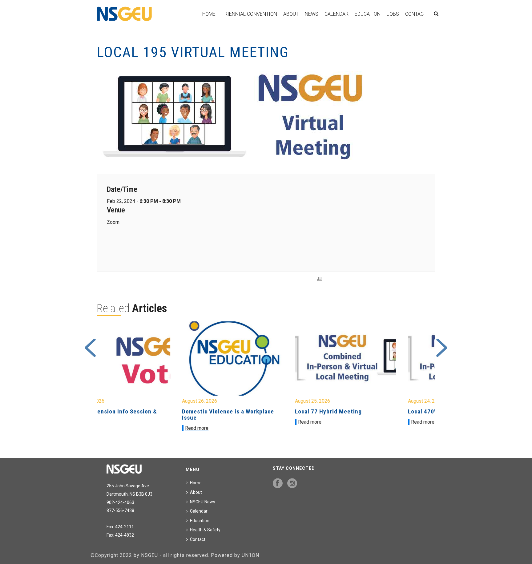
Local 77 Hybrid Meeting (249, 411)
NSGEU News (202, 501)
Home (209, 14)
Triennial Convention (249, 14)
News (311, 14)
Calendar (336, 14)
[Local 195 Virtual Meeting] (266, 114)
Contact (415, 14)
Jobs (393, 14)
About (291, 14)
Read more (117, 428)
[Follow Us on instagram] (292, 483)
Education (368, 14)
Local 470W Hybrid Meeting (365, 411)
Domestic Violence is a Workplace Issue (149, 414)
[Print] (319, 279)
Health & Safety (205, 529)
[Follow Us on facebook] (278, 483)
